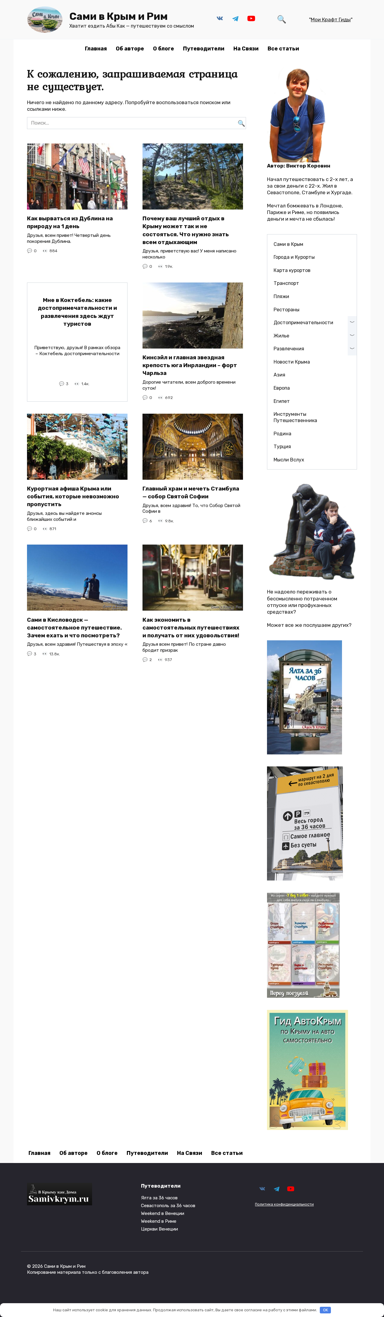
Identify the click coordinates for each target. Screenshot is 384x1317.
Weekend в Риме (158, 1221)
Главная (96, 48)
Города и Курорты (294, 257)
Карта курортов (292, 270)
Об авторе (130, 48)
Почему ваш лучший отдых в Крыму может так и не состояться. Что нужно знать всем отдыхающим (185, 230)
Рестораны (286, 310)
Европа (282, 388)
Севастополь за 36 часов (168, 1205)
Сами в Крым (288, 244)
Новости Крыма (292, 362)
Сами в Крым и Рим (118, 16)
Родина (282, 433)
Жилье (281, 336)
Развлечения (289, 349)
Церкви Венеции (159, 1229)
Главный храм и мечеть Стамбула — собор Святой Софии (190, 492)
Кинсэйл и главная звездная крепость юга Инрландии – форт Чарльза (189, 365)
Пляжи (281, 296)
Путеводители (203, 48)
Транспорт (286, 283)
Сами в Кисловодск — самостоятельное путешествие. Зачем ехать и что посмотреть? (74, 627)
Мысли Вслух (289, 460)
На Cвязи (246, 48)
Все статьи (283, 48)
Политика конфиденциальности (284, 1204)
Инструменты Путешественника (295, 417)
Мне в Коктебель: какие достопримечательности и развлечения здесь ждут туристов (77, 312)
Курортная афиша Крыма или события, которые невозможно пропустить (73, 496)
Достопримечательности (303, 322)
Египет (282, 401)
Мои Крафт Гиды (331, 20)
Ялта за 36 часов (159, 1198)
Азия (279, 375)
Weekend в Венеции (162, 1213)
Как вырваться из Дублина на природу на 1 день (70, 222)
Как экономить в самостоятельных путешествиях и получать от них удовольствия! (190, 627)
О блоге (163, 48)
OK (325, 1310)
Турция (282, 446)
